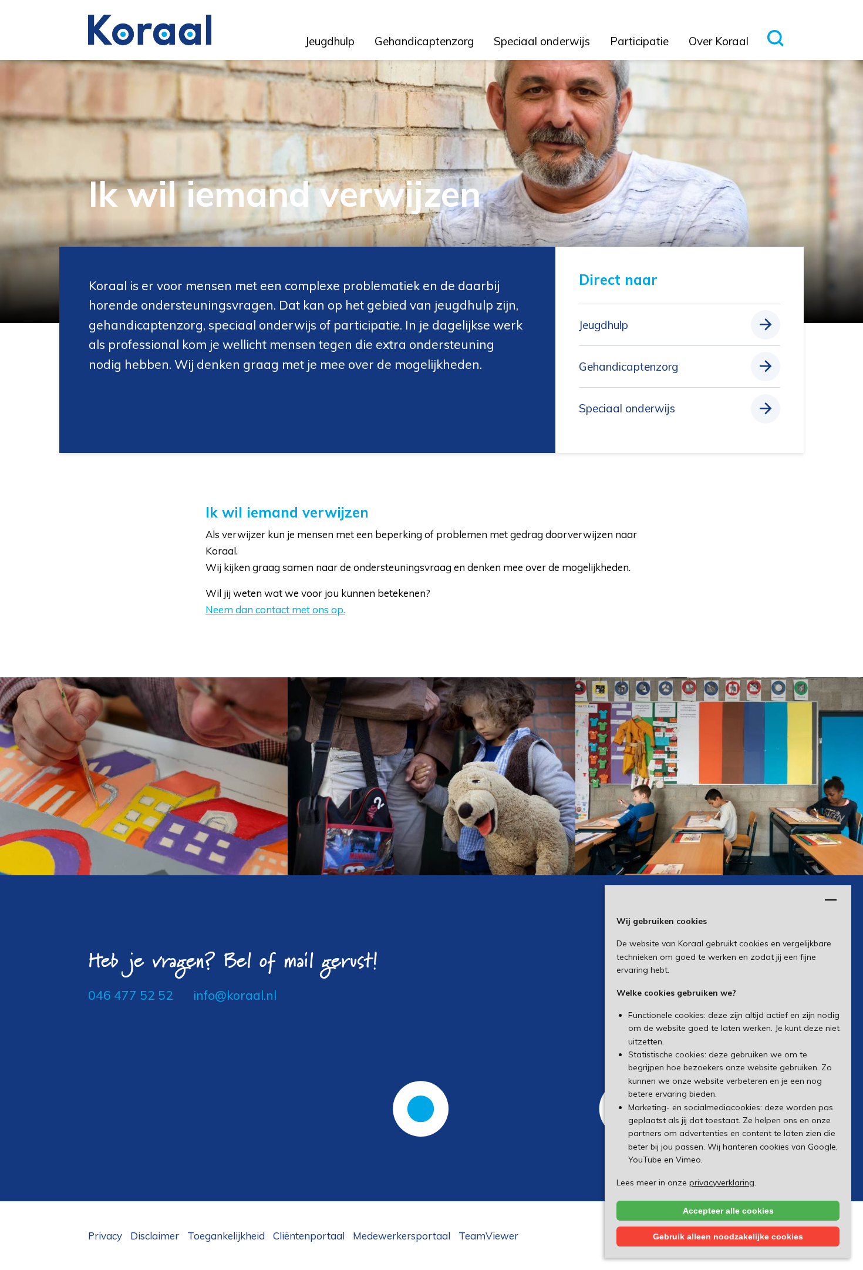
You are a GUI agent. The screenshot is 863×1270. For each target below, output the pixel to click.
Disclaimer (154, 1235)
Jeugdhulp (330, 41)
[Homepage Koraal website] (149, 29)
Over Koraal (719, 41)
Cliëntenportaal (309, 1235)
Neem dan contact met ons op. (275, 609)
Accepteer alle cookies (728, 1210)
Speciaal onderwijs (542, 41)
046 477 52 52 (130, 995)
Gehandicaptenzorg (424, 41)
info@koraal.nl (235, 995)
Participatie (639, 41)
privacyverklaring (721, 1182)
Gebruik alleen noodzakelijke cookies (728, 1236)
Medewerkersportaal (401, 1235)
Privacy (105, 1235)
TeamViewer (488, 1235)
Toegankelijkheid (226, 1235)
